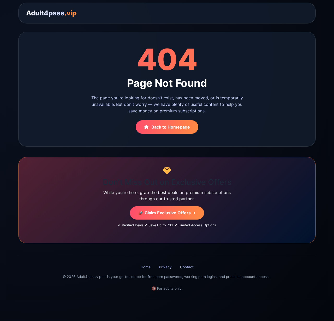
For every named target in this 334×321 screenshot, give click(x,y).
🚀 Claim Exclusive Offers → (167, 212)
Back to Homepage (170, 127)
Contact (187, 267)
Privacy (165, 267)
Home (146, 267)
